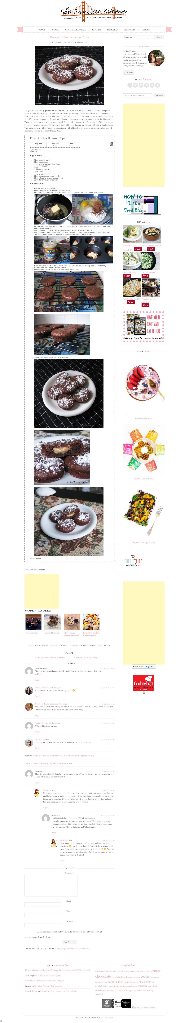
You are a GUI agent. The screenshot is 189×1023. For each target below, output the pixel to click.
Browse (55, 29)
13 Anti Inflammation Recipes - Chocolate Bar (43, 970)
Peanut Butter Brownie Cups (69, 37)
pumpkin (130, 986)
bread (132, 971)
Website (69, 921)
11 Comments (81, 42)
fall (102, 982)
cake (137, 970)
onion (142, 981)
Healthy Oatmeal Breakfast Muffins (50, 657)
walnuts (146, 990)
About (42, 29)
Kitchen (96, 29)
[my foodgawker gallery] (107, 1007)
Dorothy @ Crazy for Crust (45, 687)
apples (104, 971)
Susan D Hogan (31, 991)
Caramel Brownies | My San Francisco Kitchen (52, 763)
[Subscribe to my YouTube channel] (152, 85)
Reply (37, 679)
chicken (155, 971)
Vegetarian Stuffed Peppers (50, 975)
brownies (82, 645)
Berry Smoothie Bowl (143, 418)
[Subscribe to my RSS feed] (157, 85)
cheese (148, 971)
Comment (69, 873)
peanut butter (103, 645)
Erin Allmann (40, 739)
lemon (135, 982)
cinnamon (136, 977)
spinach (154, 986)
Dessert (64, 645)
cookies (146, 976)
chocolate (91, 645)
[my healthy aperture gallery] (143, 1007)
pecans (111, 986)
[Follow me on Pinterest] (140, 85)
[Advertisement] (41, 591)
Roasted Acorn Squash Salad (144, 542)
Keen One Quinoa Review (144, 478)
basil (118, 970)
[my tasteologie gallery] (126, 1007)
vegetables (138, 990)
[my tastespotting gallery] (116, 1007)
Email (69, 911)
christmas (128, 977)
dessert (98, 982)
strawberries (101, 990)
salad (135, 986)
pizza (117, 986)
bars (114, 971)
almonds (98, 971)
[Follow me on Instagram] (146, 85)
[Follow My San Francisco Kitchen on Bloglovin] (144, 667)
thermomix (110, 990)
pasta (148, 981)
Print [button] (111, 145)
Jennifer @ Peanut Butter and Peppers (50, 703)
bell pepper (125, 971)
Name (69, 901)
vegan (130, 990)
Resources (129, 29)
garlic (111, 981)
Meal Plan (112, 29)
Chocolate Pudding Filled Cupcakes (50, 980)
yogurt (152, 991)
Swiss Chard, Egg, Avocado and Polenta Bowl (58, 991)
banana (109, 971)
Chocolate (55, 645)
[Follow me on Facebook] (129, 85)
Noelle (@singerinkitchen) (45, 723)
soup (149, 986)
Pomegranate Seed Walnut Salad (77, 970)
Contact (146, 29)
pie (114, 986)
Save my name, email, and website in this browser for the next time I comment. (71, 931)
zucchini (99, 994)
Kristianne (58, 42)
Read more (128, 72)
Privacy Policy (108, 1017)
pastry (153, 982)
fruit (105, 981)
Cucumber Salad (129, 272)
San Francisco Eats (75, 29)
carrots (142, 971)
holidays (128, 981)
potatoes (123, 986)
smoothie (142, 985)
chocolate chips (118, 976)
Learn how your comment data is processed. (72, 948)
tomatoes (121, 990)
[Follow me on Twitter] (135, 85)
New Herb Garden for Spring (86, 657)
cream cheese (155, 977)
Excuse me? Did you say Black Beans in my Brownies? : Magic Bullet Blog (63, 755)
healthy (119, 981)
